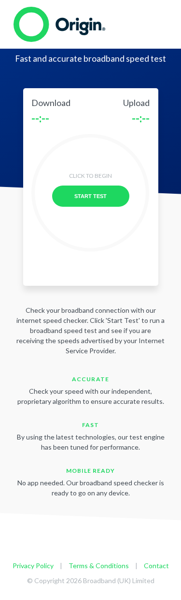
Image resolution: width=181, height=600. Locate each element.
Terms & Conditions (99, 565)
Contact (156, 565)
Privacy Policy (33, 565)
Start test (90, 196)
